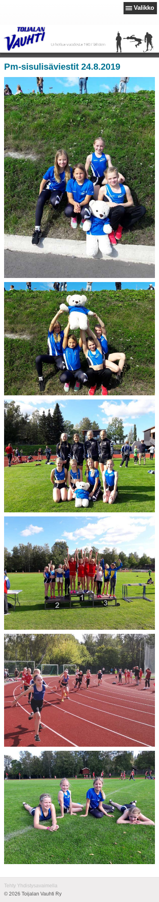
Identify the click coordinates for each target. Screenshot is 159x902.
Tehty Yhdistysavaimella (30, 886)
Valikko (144, 7)
